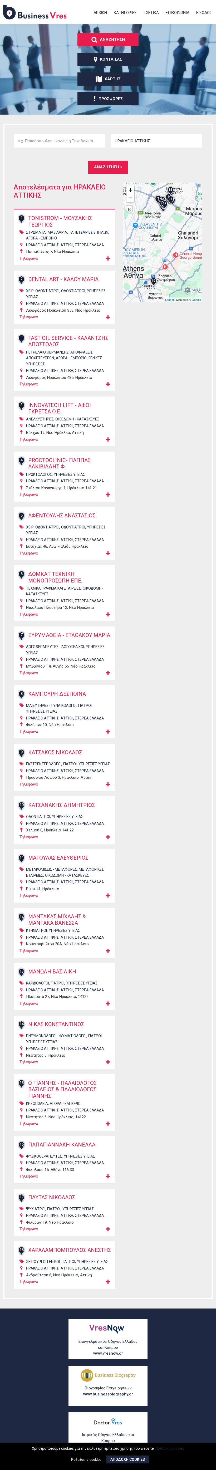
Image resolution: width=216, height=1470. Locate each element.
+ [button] (130, 190)
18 (21, 1250)
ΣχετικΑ (151, 12)
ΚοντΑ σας (111, 59)
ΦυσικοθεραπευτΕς (44, 1156)
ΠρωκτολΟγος (39, 474)
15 (21, 1083)
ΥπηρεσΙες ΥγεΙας (69, 474)
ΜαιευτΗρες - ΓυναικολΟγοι (51, 705)
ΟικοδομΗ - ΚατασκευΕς (77, 419)
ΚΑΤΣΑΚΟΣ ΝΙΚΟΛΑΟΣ (55, 752)
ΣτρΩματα (36, 232)
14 (21, 1024)
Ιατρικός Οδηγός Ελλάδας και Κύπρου (108, 1440)
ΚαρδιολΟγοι (37, 983)
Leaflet (169, 299)
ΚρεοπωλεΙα (37, 1103)
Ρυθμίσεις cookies (86, 1459)
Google (196, 299)
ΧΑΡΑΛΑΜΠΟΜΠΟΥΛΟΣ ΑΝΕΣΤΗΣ (69, 1250)
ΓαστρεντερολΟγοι (43, 764)
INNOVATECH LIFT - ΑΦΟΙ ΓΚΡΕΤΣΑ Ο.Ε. (59, 408)
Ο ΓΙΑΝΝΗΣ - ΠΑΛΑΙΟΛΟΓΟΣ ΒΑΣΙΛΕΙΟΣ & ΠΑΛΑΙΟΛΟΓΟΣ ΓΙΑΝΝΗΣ (62, 1089)
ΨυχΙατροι (35, 1209)
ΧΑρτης (113, 79)
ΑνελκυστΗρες (39, 419)
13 (21, 971)
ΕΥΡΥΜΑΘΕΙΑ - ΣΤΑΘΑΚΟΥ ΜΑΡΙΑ (69, 635)
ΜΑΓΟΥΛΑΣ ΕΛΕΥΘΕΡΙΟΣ (58, 858)
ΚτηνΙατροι (36, 930)
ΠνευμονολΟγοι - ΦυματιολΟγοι (56, 1036)
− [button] (130, 198)
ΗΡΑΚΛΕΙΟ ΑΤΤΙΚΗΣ (42, 245)
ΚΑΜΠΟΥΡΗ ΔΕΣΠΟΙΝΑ (57, 694)
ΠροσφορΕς (111, 98)
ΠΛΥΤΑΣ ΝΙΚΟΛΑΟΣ (51, 1197)
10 (21, 805)
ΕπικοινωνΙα (177, 12)
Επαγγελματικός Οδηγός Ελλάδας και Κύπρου (108, 1347)
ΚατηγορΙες (125, 12)
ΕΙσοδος (204, 12)
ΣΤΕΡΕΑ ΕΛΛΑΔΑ (89, 245)
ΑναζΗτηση (112, 39)
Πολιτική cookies (169, 1448)
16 (21, 1144)
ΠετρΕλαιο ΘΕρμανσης (47, 352)
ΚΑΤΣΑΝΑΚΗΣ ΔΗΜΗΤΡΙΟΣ (61, 805)
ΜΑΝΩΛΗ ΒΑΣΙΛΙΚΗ (52, 971)
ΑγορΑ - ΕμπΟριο (41, 238)
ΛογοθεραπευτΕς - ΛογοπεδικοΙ (55, 647)
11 (21, 857)
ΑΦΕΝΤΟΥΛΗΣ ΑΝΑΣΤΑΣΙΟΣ (61, 515)
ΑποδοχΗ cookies (127, 1459)
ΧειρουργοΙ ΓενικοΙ (43, 1262)
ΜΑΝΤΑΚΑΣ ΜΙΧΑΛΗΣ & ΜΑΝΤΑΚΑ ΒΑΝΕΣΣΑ (57, 919)
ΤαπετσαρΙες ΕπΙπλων (88, 232)
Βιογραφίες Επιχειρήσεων (108, 1391)
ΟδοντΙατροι (73, 291)
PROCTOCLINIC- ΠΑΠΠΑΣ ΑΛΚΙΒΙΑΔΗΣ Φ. (59, 463)
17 (21, 1197)
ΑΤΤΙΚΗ (67, 245)
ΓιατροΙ (85, 705)
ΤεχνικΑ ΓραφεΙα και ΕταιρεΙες (53, 588)
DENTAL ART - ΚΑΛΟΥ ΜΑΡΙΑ (63, 279)
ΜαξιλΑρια (57, 232)
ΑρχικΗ (100, 12)
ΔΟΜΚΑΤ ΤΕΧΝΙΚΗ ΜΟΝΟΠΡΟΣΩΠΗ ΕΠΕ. (55, 577)
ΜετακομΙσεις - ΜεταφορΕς (51, 869)
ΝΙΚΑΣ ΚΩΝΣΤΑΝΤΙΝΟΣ (56, 1024)
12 (21, 916)
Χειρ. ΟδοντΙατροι (42, 291)
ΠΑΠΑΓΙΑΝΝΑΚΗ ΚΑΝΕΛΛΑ (61, 1144)
